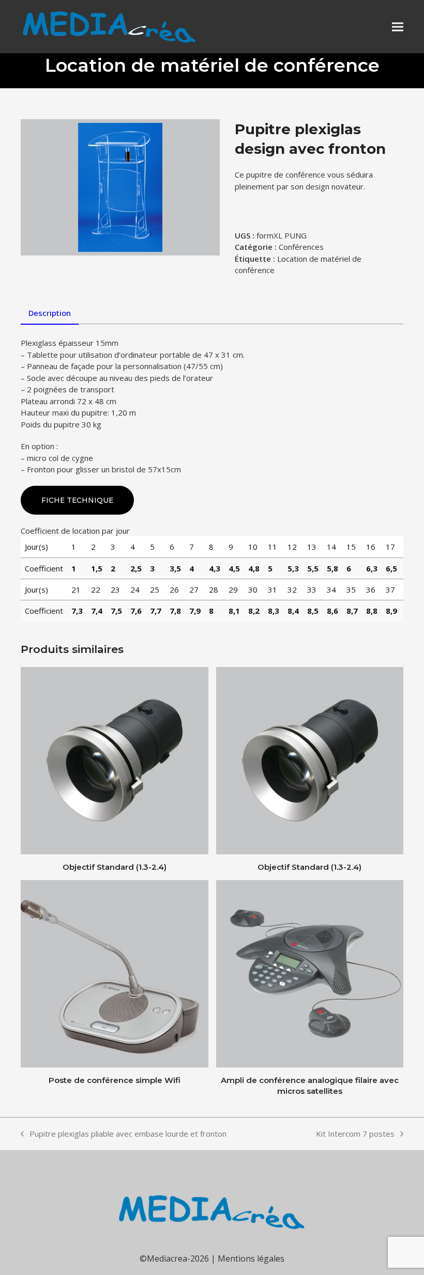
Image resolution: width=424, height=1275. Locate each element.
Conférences (301, 247)
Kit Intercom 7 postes (355, 1134)
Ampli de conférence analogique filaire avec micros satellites (310, 1085)
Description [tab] (49, 313)
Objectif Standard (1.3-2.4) (114, 867)
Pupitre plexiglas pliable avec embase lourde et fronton (123, 1134)
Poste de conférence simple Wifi (114, 1080)
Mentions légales (251, 1258)
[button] (397, 26)
